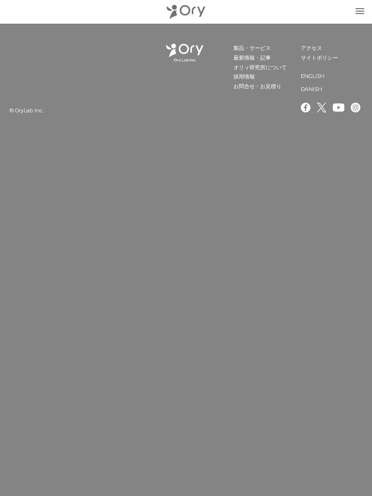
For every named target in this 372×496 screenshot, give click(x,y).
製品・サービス (252, 48)
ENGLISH (313, 76)
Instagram (356, 107)
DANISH (311, 89)
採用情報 (244, 76)
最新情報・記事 (252, 57)
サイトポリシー (319, 57)
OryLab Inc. (186, 12)
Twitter (321, 107)
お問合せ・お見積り (257, 86)
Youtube (338, 107)
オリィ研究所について (260, 67)
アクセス (311, 48)
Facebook (305, 107)
